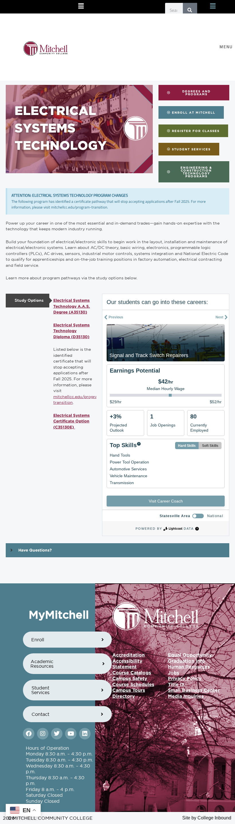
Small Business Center (194, 690)
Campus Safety (129, 678)
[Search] (190, 10)
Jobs (173, 672)
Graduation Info (186, 660)
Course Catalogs (131, 672)
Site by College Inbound (206, 817)
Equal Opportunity (190, 654)
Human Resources (189, 666)
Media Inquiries (186, 696)
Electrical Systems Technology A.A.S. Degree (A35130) (71, 306)
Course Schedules (133, 684)
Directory (123, 696)
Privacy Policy (184, 678)
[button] (81, 6)
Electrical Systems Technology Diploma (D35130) (71, 331)
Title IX (176, 684)
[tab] (27, 300)
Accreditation (128, 654)
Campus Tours (128, 690)
